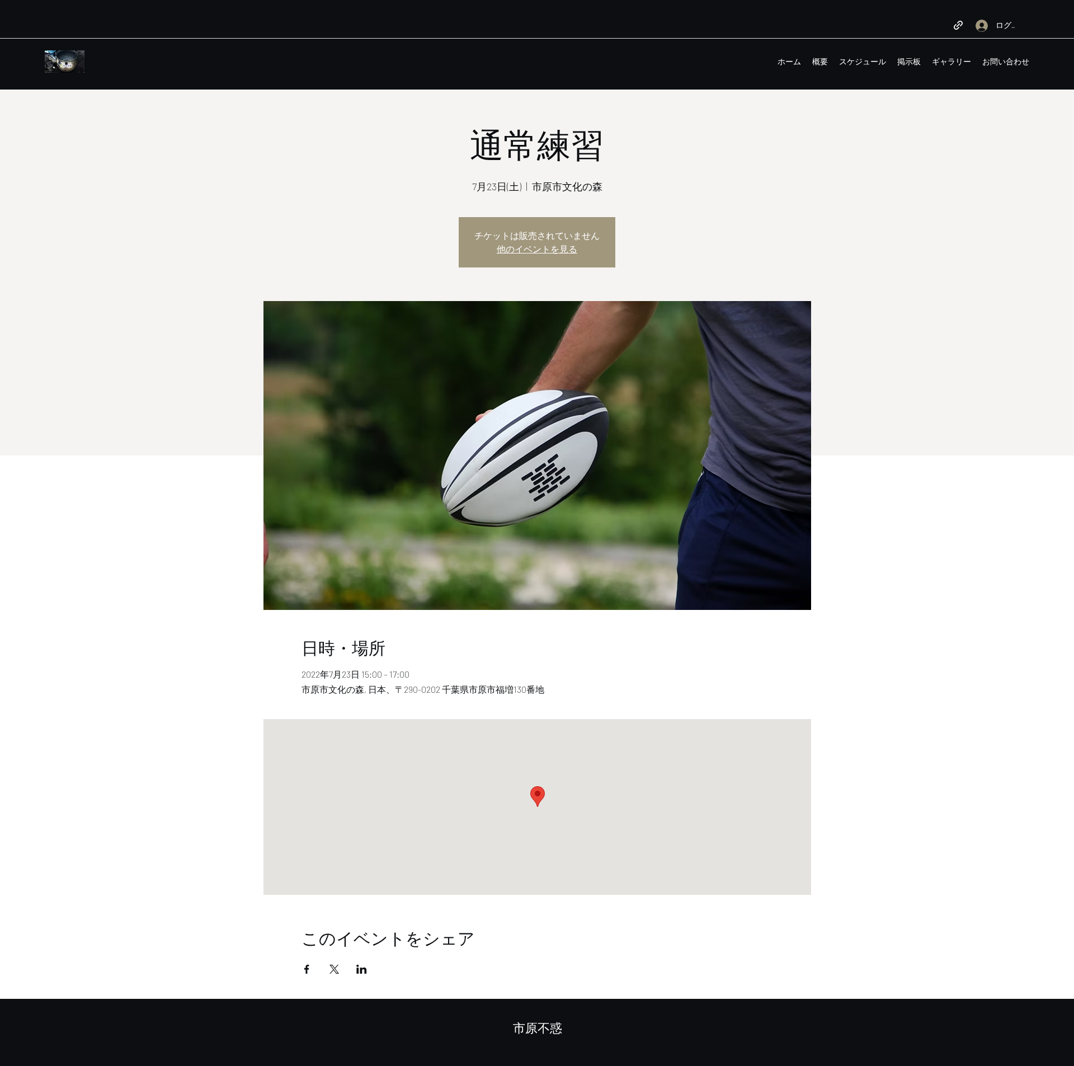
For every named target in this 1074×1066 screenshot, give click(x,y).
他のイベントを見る (537, 248)
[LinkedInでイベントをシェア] (361, 969)
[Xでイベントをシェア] (334, 969)
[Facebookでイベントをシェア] (307, 969)
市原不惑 (537, 1028)
